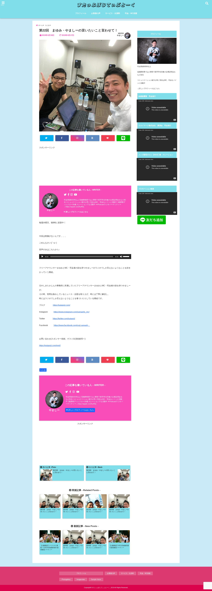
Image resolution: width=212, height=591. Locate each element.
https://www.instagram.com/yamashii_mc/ (71, 312)
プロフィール (80, 13)
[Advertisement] (85, 167)
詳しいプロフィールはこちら (76, 212)
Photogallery (66, 579)
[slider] (126, 256)
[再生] (42, 256)
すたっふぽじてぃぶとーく (101, 587)
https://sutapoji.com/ (61, 305)
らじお (43, 370)
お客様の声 (95, 13)
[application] (85, 256)
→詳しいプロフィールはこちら (148, 88)
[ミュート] (121, 256)
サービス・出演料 (112, 13)
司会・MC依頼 (131, 13)
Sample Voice (96, 579)
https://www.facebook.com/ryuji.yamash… (72, 325)
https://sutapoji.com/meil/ (49, 345)
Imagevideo (81, 579)
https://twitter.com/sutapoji (64, 319)
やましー (120, 35)
